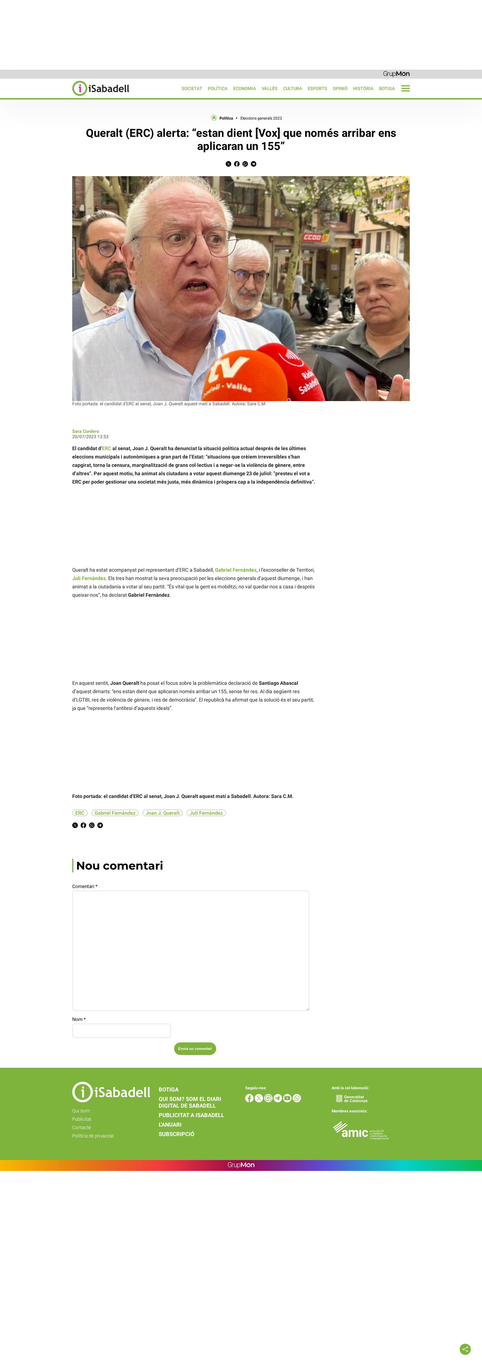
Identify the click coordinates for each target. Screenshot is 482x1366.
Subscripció (176, 1134)
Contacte (81, 1127)
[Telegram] (278, 1100)
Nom (79, 1019)
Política (218, 88)
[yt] (288, 1100)
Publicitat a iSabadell (191, 1115)
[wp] (297, 1100)
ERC (106, 448)
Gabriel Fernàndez (115, 813)
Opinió (340, 88)
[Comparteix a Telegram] (253, 165)
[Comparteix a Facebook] (237, 165)
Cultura (292, 88)
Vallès (270, 88)
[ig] (269, 1100)
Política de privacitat (93, 1136)
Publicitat (81, 1119)
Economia (244, 88)
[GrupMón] (396, 73)
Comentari (84, 886)
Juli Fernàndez (206, 813)
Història (363, 88)
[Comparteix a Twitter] (228, 165)
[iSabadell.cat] (64, 96)
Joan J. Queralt (163, 813)
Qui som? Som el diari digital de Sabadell (190, 1102)
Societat (192, 88)
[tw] (259, 1100)
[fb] (250, 1100)
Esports (317, 88)
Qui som (81, 1110)
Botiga (387, 88)
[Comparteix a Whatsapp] (245, 165)
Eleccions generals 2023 (261, 118)
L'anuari (170, 1124)
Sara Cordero (85, 431)
